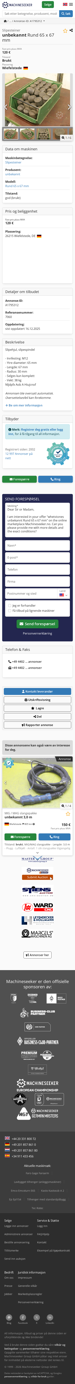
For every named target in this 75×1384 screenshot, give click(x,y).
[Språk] (65, 4)
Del (39, 717)
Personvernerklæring (37, 633)
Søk (67, 14)
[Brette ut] (37, 852)
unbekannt (12, 174)
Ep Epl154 (15, 1199)
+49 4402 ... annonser (27, 662)
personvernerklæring (15, 1376)
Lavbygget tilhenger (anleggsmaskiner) (37, 1182)
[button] (71, 4)
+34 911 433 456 (22, 1156)
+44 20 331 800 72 (24, 1139)
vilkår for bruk (38, 1376)
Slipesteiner (13, 162)
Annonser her (39, 955)
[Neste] (69, 107)
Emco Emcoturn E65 (23, 1190)
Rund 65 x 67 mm (17, 186)
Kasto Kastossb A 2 (52, 1190)
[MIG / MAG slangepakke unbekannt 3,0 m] (37, 782)
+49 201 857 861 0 (24, 1145)
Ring (57, 479)
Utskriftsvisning (39, 700)
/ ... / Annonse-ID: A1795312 (25, 21)
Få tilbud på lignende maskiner (34, 611)
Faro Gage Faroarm (37, 1173)
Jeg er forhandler (24, 606)
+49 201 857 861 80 (25, 1150)
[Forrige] (6, 107)
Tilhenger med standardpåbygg (46, 1199)
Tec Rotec (37, 1208)
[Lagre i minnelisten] (65, 30)
